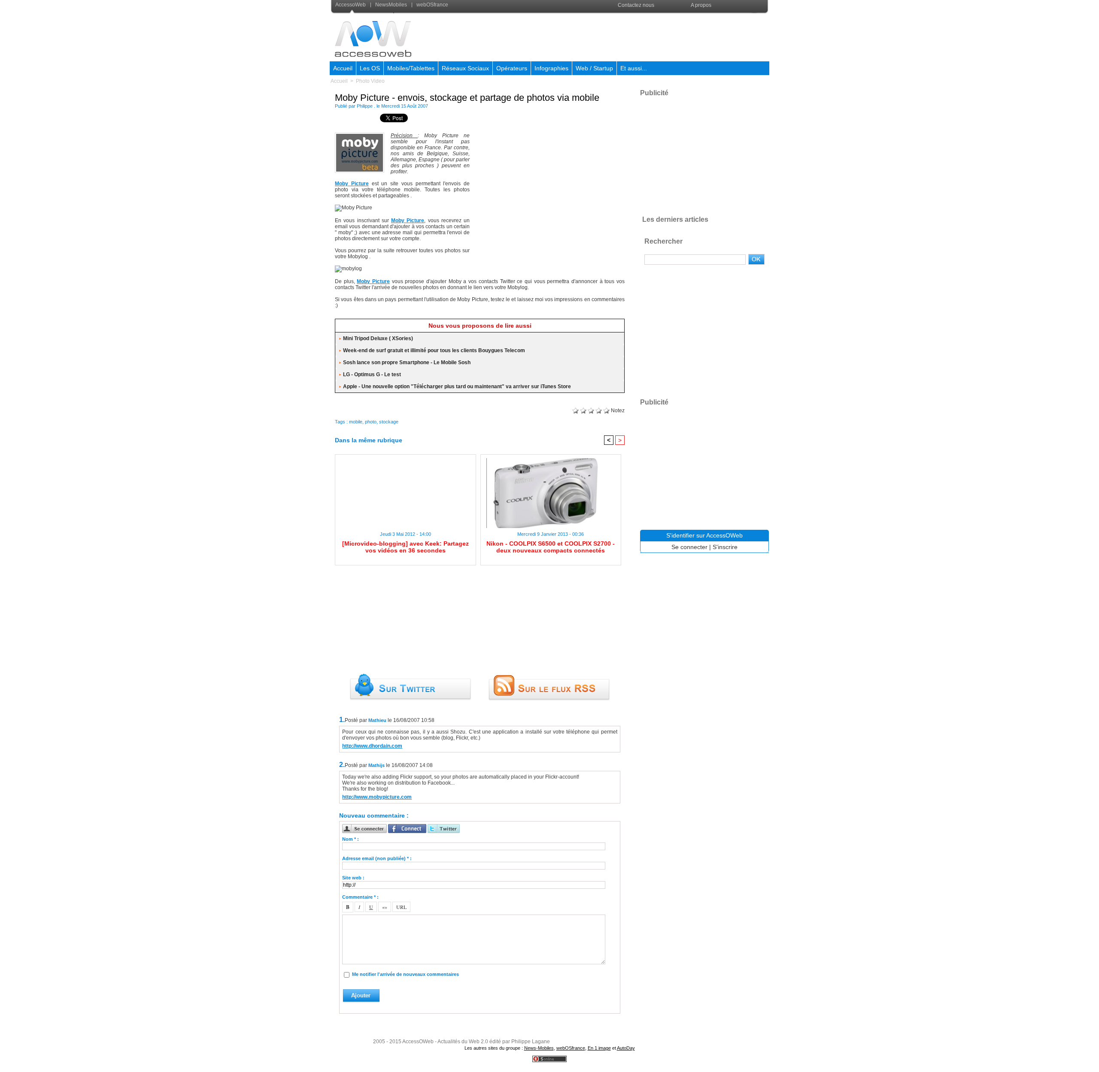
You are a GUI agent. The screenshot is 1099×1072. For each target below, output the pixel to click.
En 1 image (599, 1048)
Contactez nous (636, 5)
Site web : (353, 877)
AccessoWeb (351, 5)
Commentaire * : (360, 897)
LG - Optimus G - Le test (372, 374)
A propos (701, 5)
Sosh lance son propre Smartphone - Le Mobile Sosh (407, 362)
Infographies (551, 68)
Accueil (342, 68)
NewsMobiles (391, 5)
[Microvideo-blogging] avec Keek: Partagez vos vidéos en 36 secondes (405, 547)
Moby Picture (352, 184)
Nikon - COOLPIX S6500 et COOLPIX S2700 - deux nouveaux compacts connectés (550, 547)
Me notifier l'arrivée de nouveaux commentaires (405, 974)
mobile (355, 421)
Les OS (370, 68)
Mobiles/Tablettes (410, 68)
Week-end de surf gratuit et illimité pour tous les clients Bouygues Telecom (434, 350)
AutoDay (626, 1048)
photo (370, 421)
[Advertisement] (612, 36)
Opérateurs (511, 68)
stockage (388, 421)
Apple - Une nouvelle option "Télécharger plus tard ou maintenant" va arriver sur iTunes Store (457, 387)
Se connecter (689, 547)
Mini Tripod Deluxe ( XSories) (378, 338)
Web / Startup (594, 68)
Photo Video (370, 81)
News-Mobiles (539, 1048)
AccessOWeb (418, 1042)
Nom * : (350, 839)
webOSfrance (431, 5)
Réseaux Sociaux (465, 68)
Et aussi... (633, 68)
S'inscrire (725, 547)
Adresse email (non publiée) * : (377, 858)
